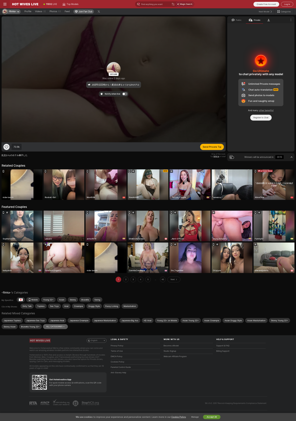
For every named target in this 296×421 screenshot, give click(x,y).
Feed (67, 11)
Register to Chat (260, 117)
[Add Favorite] (6, 147)
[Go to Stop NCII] (91, 403)
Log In (287, 4)
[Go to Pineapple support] (76, 403)
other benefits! (266, 110)
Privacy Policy (117, 346)
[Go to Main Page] (25, 4)
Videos (40, 11)
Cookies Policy (117, 362)
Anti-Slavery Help (118, 373)
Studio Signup (170, 351)
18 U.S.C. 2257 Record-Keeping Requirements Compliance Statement (235, 403)
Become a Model (171, 346)
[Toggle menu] (5, 4)
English (94, 340)
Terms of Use (117, 351)
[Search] (173, 4)
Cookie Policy (178, 417)
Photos (55, 11)
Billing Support (222, 351)
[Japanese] (21, 299)
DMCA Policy (116, 356)
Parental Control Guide (121, 367)
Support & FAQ (222, 346)
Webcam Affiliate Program (175, 356)
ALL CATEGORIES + (55, 326)
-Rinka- (6, 292)
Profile (27, 11)
